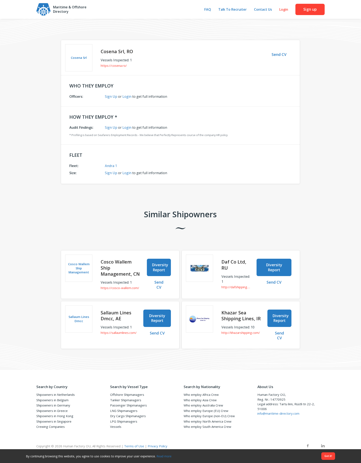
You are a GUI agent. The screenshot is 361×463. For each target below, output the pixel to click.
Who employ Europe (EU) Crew (206, 411)
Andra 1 (111, 165)
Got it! (328, 456)
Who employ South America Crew (207, 426)
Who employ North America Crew (207, 421)
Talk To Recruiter (232, 9)
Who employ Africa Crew (201, 394)
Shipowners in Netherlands (55, 394)
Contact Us (263, 9)
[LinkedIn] (323, 446)
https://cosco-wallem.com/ (120, 288)
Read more (164, 456)
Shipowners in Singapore (53, 421)
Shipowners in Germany (53, 405)
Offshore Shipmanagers (127, 394)
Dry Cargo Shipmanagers (128, 416)
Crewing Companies (50, 426)
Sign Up (111, 96)
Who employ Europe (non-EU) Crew (209, 416)
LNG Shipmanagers (123, 411)
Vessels (115, 426)
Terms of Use (134, 446)
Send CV (279, 54)
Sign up (310, 9)
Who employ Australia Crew (203, 405)
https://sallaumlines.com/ (119, 333)
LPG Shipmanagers (123, 421)
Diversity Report (160, 267)
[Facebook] (308, 446)
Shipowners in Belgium (52, 400)
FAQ (207, 9)
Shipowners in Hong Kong (54, 416)
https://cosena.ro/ (114, 65)
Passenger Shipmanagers (128, 405)
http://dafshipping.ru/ (235, 287)
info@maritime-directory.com (278, 413)
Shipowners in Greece (52, 411)
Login (283, 9)
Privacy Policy (157, 446)
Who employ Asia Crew (200, 400)
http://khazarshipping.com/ (240, 333)
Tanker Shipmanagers (125, 400)
